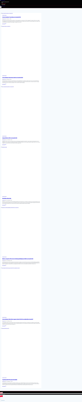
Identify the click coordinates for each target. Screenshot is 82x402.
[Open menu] (0, 7)
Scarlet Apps (3, 4)
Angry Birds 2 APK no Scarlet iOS (9, 138)
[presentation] (21, 13)
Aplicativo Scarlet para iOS (5, 1)
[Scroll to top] (0, 396)
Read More (4, 23)
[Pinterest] (0, 392)
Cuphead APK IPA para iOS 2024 (9, 379)
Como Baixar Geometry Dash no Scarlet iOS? (12, 77)
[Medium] (2, 392)
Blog (2, 2)
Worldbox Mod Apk (6, 198)
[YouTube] (1, 392)
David (4, 79)
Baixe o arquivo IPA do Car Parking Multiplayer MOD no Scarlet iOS (17, 258)
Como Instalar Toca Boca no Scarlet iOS (11, 17)
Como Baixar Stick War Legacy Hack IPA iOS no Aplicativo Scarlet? (17, 319)
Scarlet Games (4, 3)
